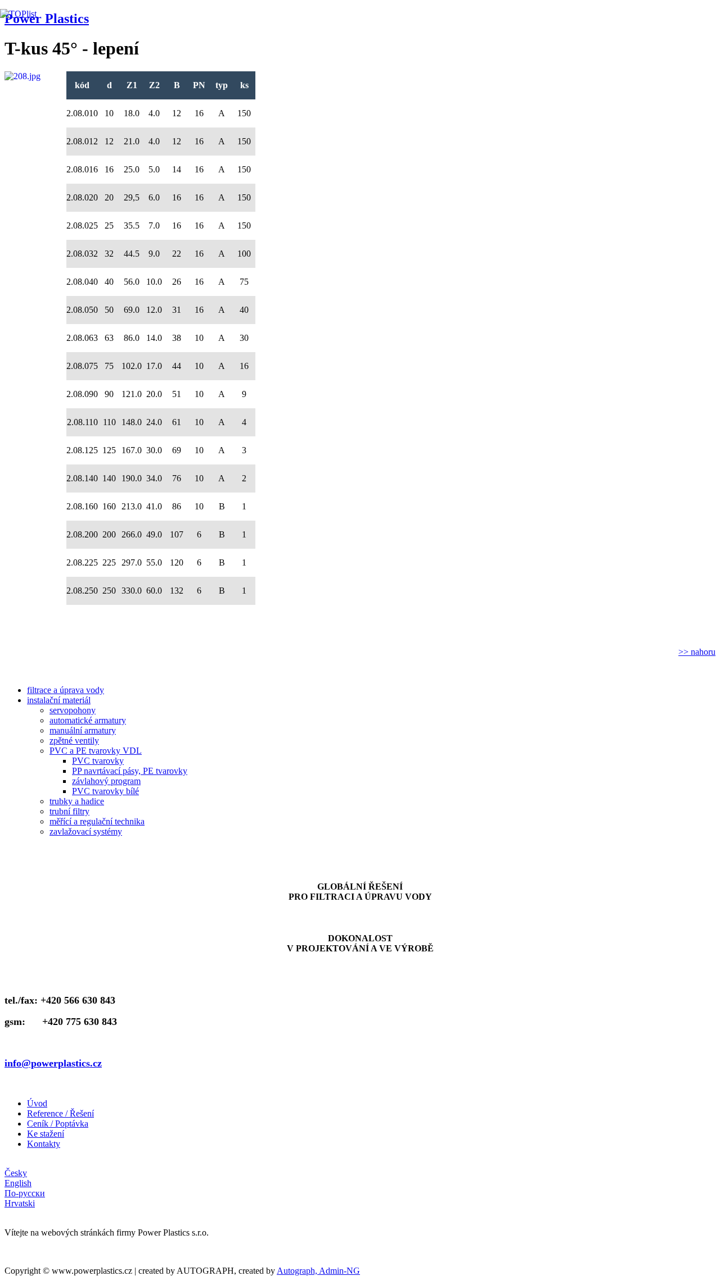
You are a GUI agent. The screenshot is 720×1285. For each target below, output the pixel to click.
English (18, 1183)
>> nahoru (697, 652)
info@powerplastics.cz (53, 1063)
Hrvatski (19, 1203)
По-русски (24, 1193)
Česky (15, 1173)
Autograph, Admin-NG (318, 1270)
